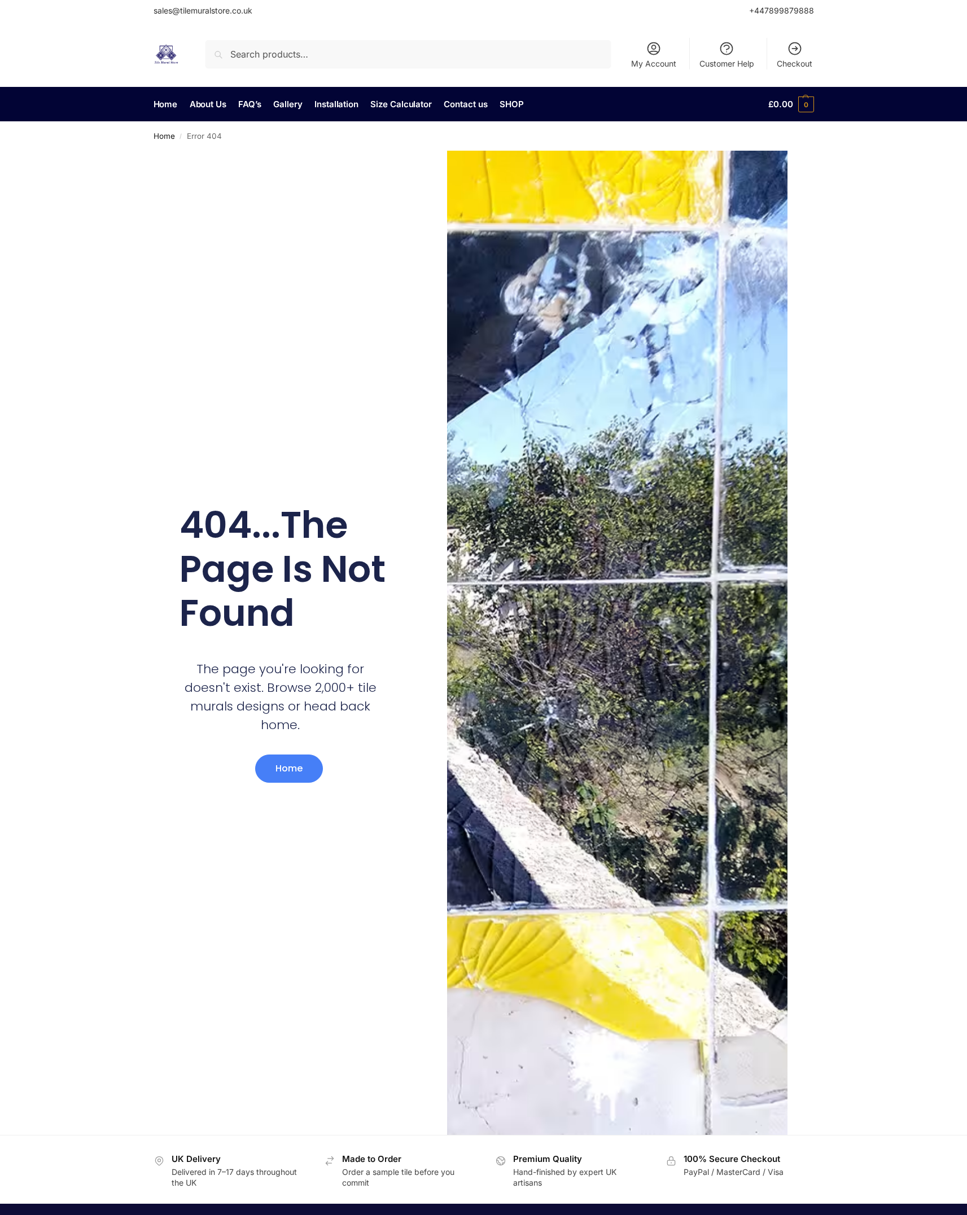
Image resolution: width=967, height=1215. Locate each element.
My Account (653, 63)
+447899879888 (781, 10)
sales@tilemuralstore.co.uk (203, 10)
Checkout (794, 63)
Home (164, 136)
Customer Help (726, 63)
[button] (790, 104)
